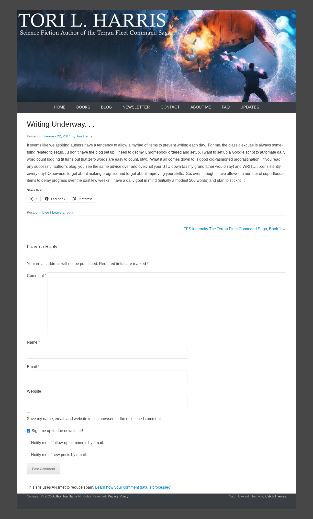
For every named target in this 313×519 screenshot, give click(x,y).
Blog (106, 107)
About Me (200, 107)
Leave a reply (62, 212)
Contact (170, 107)
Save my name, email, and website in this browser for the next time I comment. (94, 419)
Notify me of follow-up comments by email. (67, 443)
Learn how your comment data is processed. (133, 487)
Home (60, 107)
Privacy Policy (118, 496)
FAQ (226, 107)
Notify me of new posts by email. (59, 455)
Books (83, 107)
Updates (249, 107)
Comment (36, 276)
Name (33, 342)
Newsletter (136, 107)
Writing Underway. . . (60, 124)
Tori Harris (84, 136)
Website (34, 391)
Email (33, 367)
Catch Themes (275, 496)
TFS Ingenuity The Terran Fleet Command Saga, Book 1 (235, 229)
